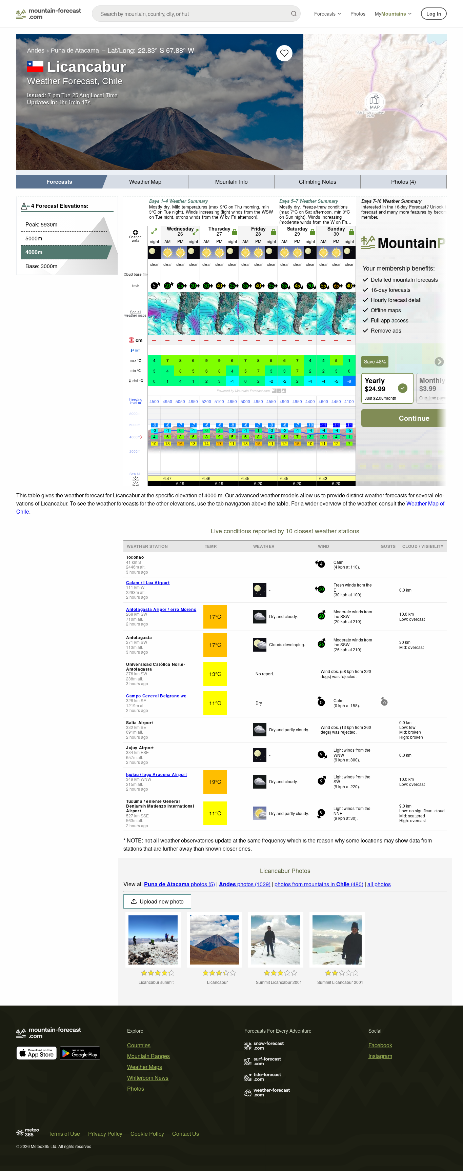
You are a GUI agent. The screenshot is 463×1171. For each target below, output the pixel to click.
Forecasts (325, 13)
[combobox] (196, 13)
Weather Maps (144, 1067)
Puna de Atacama (75, 50)
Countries (138, 1045)
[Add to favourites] (284, 53)
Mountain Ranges (148, 1056)
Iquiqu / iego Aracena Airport (156, 774)
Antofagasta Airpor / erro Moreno (161, 609)
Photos (357, 13)
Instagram (380, 1056)
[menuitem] (59, 181)
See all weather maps (135, 314)
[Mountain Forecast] (48, 13)
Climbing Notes (317, 181)
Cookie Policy (147, 1133)
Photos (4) (403, 181)
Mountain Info (231, 181)
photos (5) (179, 884)
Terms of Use (64, 1133)
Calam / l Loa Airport (148, 582)
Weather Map (145, 181)
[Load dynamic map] (375, 102)
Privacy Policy (105, 1133)
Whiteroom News (147, 1077)
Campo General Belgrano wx (156, 696)
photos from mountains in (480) (319, 884)
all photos (379, 884)
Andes (35, 50)
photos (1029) (244, 884)
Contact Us (185, 1133)
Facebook (380, 1045)
